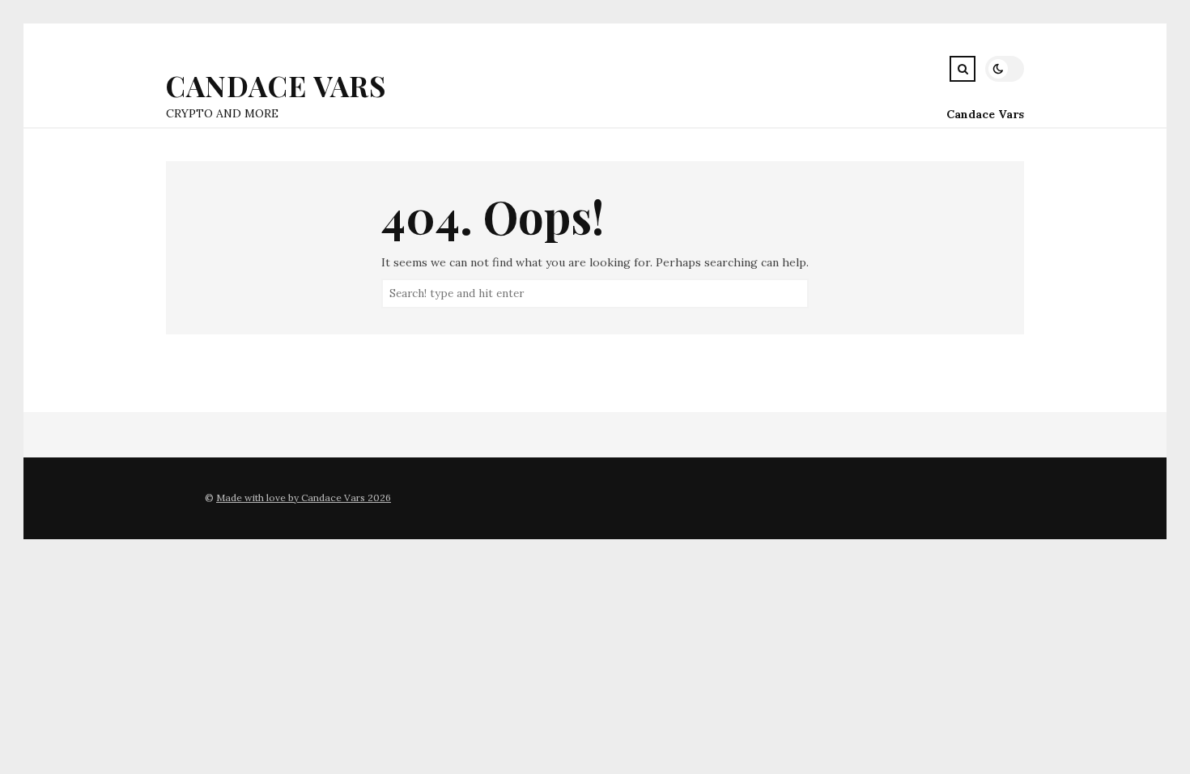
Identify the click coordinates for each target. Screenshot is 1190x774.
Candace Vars (276, 85)
